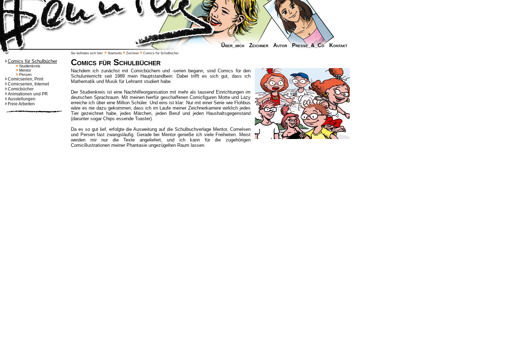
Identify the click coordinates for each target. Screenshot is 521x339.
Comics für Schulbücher (32, 61)
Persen (25, 74)
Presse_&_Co (308, 45)
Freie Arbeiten (21, 103)
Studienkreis (29, 66)
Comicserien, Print (25, 79)
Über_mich (232, 45)
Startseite (115, 53)
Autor (280, 45)
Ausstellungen (21, 98)
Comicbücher (21, 89)
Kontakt (338, 45)
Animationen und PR (28, 93)
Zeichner (258, 45)
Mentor (24, 70)
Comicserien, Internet (28, 84)
